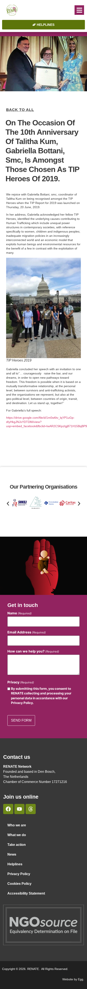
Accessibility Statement (26, 893)
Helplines (14, 864)
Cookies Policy (19, 883)
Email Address (26, 632)
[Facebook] (8, 809)
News (11, 854)
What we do (16, 835)
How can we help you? (33, 651)
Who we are (16, 825)
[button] (79, 10)
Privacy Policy (18, 874)
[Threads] (31, 809)
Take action (16, 844)
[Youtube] (19, 809)
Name (19, 613)
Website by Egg (72, 979)
